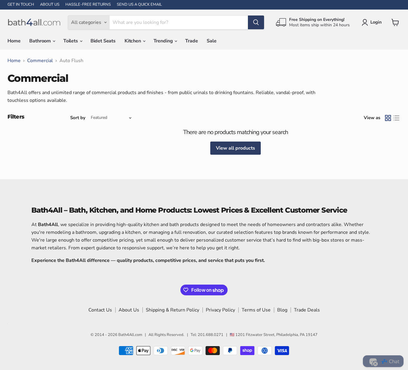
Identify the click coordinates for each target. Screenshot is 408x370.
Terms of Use (256, 310)
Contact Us (100, 310)
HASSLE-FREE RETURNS (88, 4)
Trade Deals (307, 310)
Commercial (40, 60)
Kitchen (133, 41)
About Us (129, 310)
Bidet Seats (103, 41)
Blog (282, 310)
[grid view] (388, 118)
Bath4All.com (130, 334)
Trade (191, 41)
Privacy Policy (220, 310)
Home (13, 41)
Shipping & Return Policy (172, 310)
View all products (235, 148)
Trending (164, 41)
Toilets (71, 41)
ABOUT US (49, 4)
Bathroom (40, 41)
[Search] (256, 22)
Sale (211, 41)
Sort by (77, 117)
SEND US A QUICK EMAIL (139, 4)
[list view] (396, 118)
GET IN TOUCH (20, 4)
